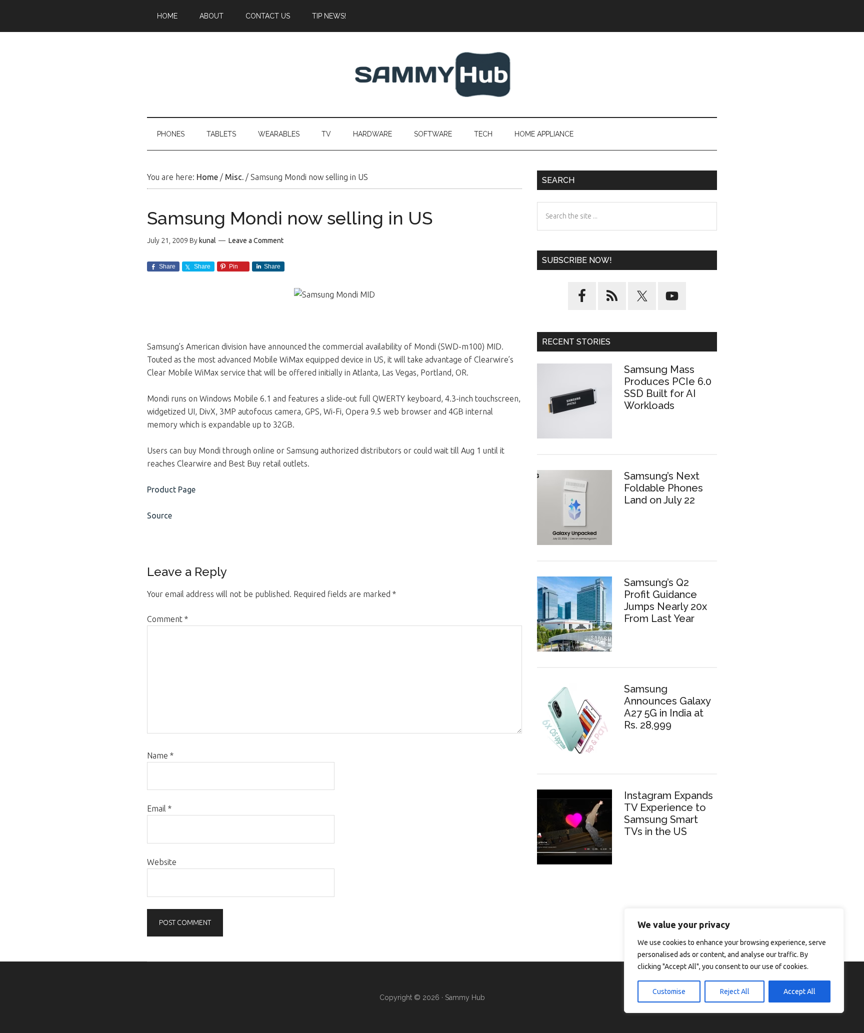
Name (160, 755)
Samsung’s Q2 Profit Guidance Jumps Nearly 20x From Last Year (665, 600)
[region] (734, 960)
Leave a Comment (256, 240)
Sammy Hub (432, 74)
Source (159, 515)
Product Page (171, 489)
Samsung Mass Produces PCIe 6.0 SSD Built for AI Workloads (668, 388)
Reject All (735, 992)
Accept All (800, 992)
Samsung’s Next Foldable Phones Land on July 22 (663, 488)
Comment (167, 619)
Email (159, 808)
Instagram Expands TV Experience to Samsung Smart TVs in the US (668, 814)
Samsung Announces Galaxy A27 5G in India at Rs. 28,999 (667, 707)
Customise (669, 992)
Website (161, 862)
